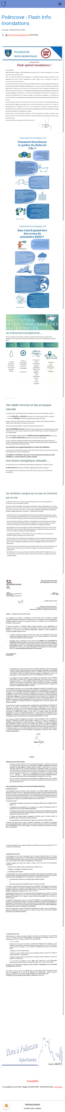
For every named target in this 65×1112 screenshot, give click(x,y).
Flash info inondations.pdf (19, 35)
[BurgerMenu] (59, 4)
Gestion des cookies (32, 1108)
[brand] (4, 4)
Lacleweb (58, 1087)
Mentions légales (32, 1104)
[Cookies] (6, 1105)
